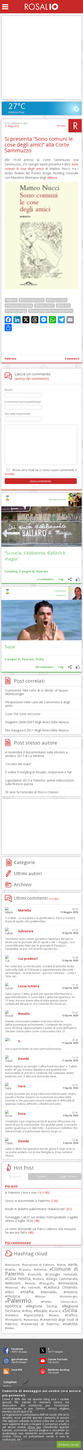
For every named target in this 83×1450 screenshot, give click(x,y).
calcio (11, 1269)
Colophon (10, 1382)
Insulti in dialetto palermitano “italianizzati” (38, 1209)
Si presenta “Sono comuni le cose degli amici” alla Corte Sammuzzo (39, 144)
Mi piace (78, 579)
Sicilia (39, 659)
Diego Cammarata (62, 1278)
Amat (62, 1265)
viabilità (71, 1324)
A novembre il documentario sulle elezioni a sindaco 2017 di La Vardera (36, 754)
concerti (35, 1274)
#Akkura (11, 300)
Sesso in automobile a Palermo (31, 1201)
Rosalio (61, 125)
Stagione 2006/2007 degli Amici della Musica (37, 722)
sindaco (12, 1315)
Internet (12, 1287)
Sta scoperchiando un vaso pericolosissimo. (33, 1049)
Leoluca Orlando (61, 1287)
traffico (72, 1315)
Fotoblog (11, 571)
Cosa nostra (19, 1278)
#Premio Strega (16, 311)
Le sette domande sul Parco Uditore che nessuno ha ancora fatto (40, 1230)
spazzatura (34, 1315)
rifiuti (28, 1311)
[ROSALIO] (41, 6)
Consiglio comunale (62, 1274)
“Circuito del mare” (18, 764)
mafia (28, 1291)
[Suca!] (41, 620)
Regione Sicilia (42, 1306)
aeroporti (13, 1265)
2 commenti (45, 579)
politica (14, 1306)
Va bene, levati (69, 1444)
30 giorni (15, 1176)
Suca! (10, 647)
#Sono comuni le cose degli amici (50, 311)
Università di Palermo (41, 1324)
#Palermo (63, 305)
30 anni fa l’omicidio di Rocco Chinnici (31, 792)
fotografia (47, 1283)
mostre (71, 1291)
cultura (39, 1279)
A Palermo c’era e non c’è (27, 1192)
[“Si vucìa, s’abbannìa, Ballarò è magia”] (41, 526)
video (10, 1328)
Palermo (10, 359)
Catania (25, 1270)
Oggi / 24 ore (68, 1176)
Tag (61, 579)
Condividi (70, 579)
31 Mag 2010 (12, 126)
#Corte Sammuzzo (31, 300)
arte (73, 1264)
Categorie (24, 862)
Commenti (72, 359)
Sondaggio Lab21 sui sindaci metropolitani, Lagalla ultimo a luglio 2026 (41, 1219)
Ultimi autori (28, 873)
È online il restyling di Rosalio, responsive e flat (38, 772)
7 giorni (41, 1176)
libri (10, 1291)
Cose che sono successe (23, 714)
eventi (31, 1283)
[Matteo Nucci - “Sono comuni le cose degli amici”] (41, 288)
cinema (41, 1269)
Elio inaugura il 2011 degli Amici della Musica (36, 730)
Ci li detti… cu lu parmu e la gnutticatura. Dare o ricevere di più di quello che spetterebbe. (40, 919)
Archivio (22, 884)
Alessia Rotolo (57, 499)
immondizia (68, 1283)
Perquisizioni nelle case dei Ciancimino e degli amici (37, 704)
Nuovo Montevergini (57, 1296)
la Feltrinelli (31, 1287)
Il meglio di (27, 571)
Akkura (52, 177)
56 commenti (44, 667)
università (31, 1320)
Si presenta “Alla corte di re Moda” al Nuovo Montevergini (36, 692)
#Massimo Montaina (19, 305)
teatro (55, 1315)
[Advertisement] (41, 57)
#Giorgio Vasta (56, 300)
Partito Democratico (60, 1302)
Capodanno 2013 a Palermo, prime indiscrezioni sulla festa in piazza (39, 782)
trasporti (14, 1319)
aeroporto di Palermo (39, 1265)
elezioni (14, 1282)
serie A (55, 1311)
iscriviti (9, 474)
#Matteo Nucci (44, 305)
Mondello (49, 1292)
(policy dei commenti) (32, 378)
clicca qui (34, 1427)
